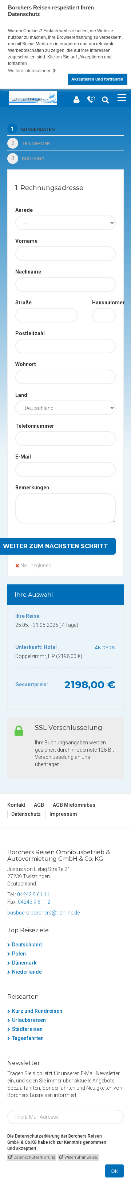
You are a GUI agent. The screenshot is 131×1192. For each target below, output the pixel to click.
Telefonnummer (34, 426)
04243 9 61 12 (34, 902)
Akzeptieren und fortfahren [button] (97, 79)
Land (21, 395)
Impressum (63, 814)
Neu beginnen (35, 565)
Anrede (24, 210)
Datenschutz (26, 814)
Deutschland (27, 945)
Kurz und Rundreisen (37, 1011)
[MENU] (122, 98)
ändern (105, 647)
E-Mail (23, 457)
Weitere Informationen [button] (30, 70)
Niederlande (27, 972)
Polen (19, 954)
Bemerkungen (32, 487)
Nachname (28, 272)
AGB (39, 805)
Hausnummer (104, 302)
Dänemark (24, 963)
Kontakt (16, 805)
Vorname (26, 241)
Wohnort (25, 364)
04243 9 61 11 (33, 894)
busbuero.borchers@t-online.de (43, 913)
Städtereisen (27, 1029)
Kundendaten (33, 129)
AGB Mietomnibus (74, 805)
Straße (23, 302)
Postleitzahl (30, 333)
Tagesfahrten (28, 1038)
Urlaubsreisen (29, 1020)
